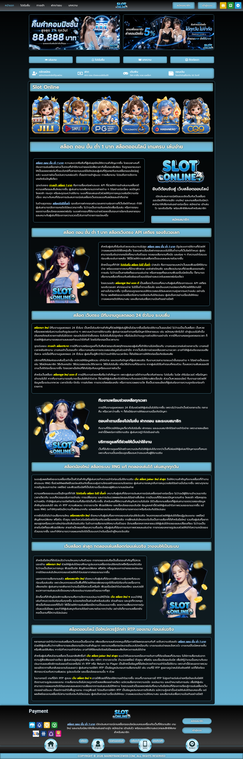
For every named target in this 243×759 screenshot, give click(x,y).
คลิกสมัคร (44, 72)
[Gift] (223, 5)
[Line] (230, 5)
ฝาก (86, 72)
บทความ (73, 5)
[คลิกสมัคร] (34, 73)
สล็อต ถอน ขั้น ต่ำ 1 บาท (81, 724)
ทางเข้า (40, 5)
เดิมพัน (134, 72)
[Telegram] (238, 5)
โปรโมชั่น (25, 5)
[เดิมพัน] (125, 73)
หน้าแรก (9, 5)
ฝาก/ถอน (56, 5)
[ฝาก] (80, 73)
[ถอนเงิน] (171, 73)
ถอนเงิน (179, 72)
